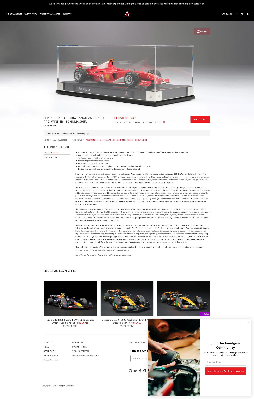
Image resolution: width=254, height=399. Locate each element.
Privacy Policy (51, 355)
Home (46, 140)
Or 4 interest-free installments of (137, 122)
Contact (67, 14)
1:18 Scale (77, 140)
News (46, 347)
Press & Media (51, 359)
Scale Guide (49, 351)
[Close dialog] (248, 322)
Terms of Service (80, 351)
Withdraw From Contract (85, 355)
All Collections (61, 140)
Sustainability (79, 347)
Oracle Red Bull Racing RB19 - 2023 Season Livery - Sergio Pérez (70, 321)
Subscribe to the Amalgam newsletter (225, 371)
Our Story (77, 342)
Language (227, 14)
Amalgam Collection (65, 385)
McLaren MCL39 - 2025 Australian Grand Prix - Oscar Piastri (126, 321)
